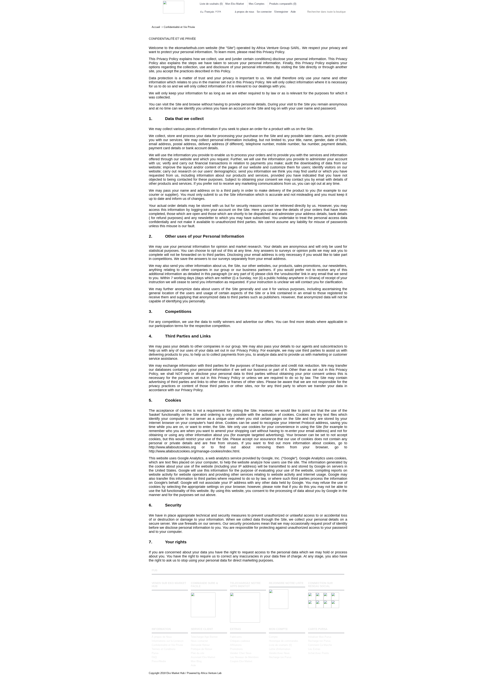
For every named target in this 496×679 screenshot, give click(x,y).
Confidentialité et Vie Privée (179, 27)
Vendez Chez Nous (240, 653)
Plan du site (197, 653)
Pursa (155, 653)
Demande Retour (200, 645)
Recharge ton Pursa (280, 657)
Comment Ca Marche (320, 645)
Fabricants (236, 636)
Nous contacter (199, 640)
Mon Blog (196, 661)
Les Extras (314, 649)
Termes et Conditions (164, 649)
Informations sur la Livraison (167, 640)
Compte (273, 636)
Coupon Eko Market (241, 661)
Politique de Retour (201, 649)
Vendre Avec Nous (279, 653)
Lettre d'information (279, 649)
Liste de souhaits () (280, 645)
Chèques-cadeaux (240, 640)
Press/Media (159, 661)
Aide (193, 665)
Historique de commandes (283, 640)
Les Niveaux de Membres (244, 657)
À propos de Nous (162, 636)
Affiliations (236, 645)
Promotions (236, 649)
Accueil (156, 27)
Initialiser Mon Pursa (319, 636)
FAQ (154, 657)
